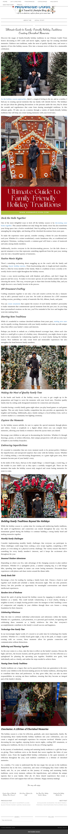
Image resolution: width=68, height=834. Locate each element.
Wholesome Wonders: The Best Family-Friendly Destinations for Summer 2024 (51, 803)
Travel (20, 4)
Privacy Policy (62, 827)
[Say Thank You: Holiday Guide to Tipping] (42, 789)
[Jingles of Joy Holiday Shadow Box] (59, 789)
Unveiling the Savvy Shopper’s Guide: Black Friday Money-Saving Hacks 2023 (15, 803)
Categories (42, 1)
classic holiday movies (16, 266)
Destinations (8, 4)
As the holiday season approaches (13, 99)
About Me (27, 20)
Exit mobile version (34, 832)
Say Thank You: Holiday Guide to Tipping (42, 794)
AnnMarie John (10, 827)
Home (5, 1)
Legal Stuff (39, 20)
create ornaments (14, 304)
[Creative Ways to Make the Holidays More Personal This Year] (9, 789)
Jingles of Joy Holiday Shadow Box (58, 794)
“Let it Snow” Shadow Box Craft (25, 794)
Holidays (54, 1)
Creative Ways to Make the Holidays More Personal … (9, 794)
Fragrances (29, 1)
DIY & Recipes (16, 1)
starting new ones (60, 321)
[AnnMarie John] (34, 9)
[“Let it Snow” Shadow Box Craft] (26, 789)
